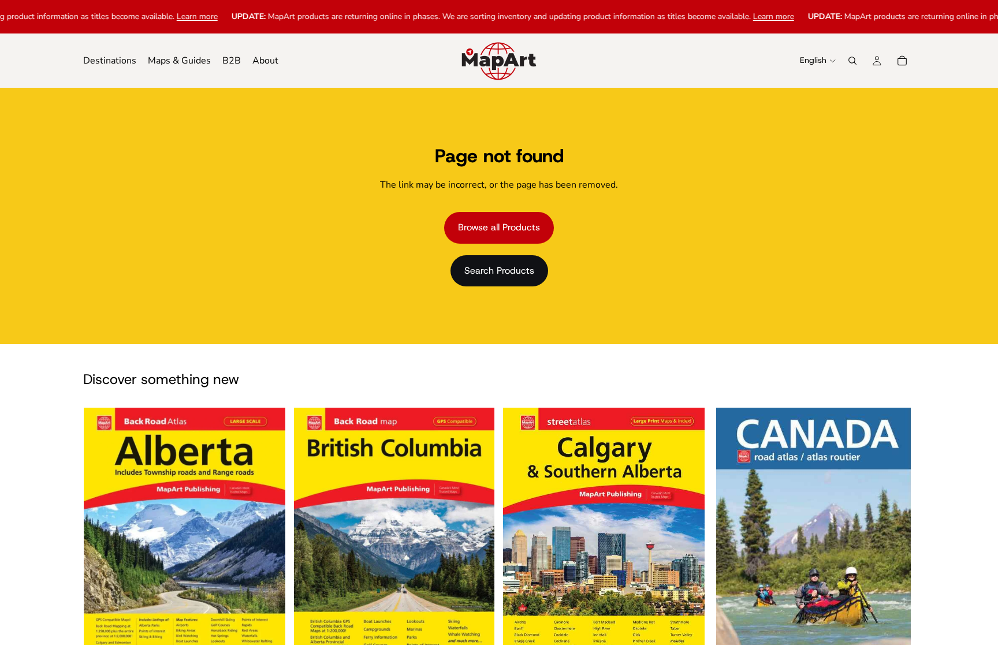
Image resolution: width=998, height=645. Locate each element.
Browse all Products (499, 227)
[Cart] (902, 60)
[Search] (852, 60)
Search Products (499, 270)
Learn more (172, 16)
